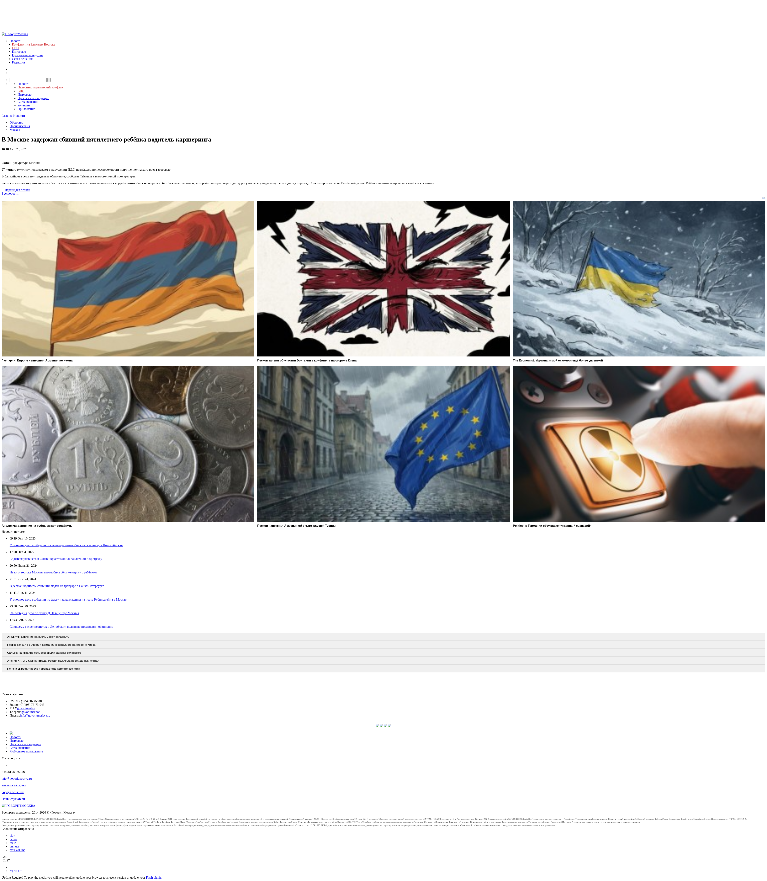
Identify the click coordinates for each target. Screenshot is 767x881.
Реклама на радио (14, 785)
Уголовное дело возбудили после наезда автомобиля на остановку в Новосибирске (66, 545)
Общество (16, 122)
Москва (15, 129)
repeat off (16, 870)
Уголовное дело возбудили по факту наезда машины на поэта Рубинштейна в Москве (68, 599)
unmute (14, 846)
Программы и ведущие (27, 55)
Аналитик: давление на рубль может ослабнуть (38, 636)
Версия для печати (17, 190)
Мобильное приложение (26, 751)
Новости (15, 41)
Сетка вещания (22, 58)
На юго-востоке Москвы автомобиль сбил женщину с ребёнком (53, 572)
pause (13, 839)
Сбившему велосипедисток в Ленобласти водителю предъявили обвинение (61, 626)
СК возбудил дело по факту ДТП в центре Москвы (44, 613)
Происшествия (20, 126)
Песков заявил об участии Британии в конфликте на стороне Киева (51, 644)
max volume (17, 850)
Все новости (10, 193)
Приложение (26, 109)
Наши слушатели (13, 799)
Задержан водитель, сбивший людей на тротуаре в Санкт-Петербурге (57, 586)
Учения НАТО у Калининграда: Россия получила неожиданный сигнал (53, 660)
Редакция (18, 62)
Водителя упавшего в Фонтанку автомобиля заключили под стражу (56, 558)
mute (13, 842)
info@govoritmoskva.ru (35, 715)
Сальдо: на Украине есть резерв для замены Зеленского (44, 652)
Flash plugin (154, 877)
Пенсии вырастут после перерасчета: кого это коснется (43, 668)
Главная (7, 115)
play (12, 835)
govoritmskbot (26, 708)
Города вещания (13, 792)
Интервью (19, 51)
